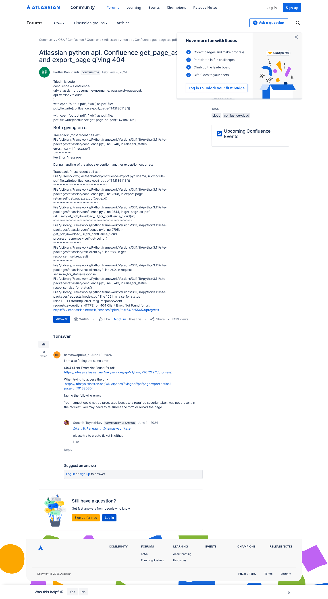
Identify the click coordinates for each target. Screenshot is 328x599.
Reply (68, 450)
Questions (94, 39)
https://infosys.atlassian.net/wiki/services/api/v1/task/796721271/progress (117, 372)
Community (83, 7)
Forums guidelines (152, 560)
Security (285, 573)
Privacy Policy (247, 573)
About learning (182, 554)
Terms (268, 573)
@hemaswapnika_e (117, 428)
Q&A (58, 22)
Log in (272, 7)
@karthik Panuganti (87, 428)
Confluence (76, 39)
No (83, 592)
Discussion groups (90, 22)
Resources (179, 560)
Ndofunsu (121, 319)
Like (76, 442)
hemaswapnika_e (76, 355)
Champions (176, 7)
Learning (134, 7)
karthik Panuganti (66, 72)
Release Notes (205, 7)
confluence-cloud (236, 115)
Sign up (292, 7)
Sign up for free (86, 517)
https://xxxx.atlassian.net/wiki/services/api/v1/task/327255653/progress (106, 310)
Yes (72, 592)
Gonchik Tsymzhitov (87, 422)
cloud (216, 115)
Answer (61, 319)
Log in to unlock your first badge (217, 87)
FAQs (144, 554)
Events (154, 7)
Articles (123, 22)
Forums (113, 7)
